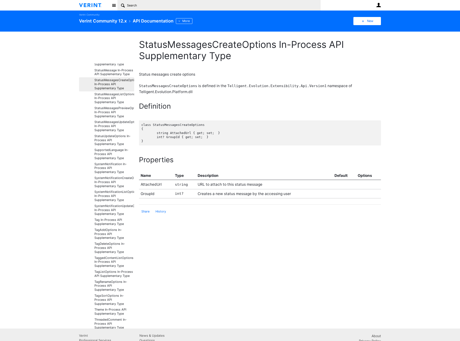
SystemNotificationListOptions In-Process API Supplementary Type (114, 196)
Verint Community (89, 14)
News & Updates (152, 335)
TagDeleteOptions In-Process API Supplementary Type (109, 248)
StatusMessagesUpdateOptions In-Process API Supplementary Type (114, 126)
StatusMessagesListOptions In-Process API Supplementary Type (114, 98)
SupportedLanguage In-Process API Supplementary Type (111, 154)
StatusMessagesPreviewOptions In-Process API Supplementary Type (114, 112)
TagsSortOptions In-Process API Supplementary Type (109, 300)
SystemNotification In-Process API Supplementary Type (110, 168)
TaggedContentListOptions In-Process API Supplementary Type (113, 262)
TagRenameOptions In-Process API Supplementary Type (110, 286)
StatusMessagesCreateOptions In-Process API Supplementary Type (114, 84)
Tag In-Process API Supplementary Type (109, 222)
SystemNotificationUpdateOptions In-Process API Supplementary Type (114, 210)
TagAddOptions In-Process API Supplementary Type (109, 234)
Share (145, 211)
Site (113, 5)
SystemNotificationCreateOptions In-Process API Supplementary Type (114, 182)
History (160, 211)
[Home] (94, 5)
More (186, 21)
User (378, 5)
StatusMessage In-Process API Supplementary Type (113, 72)
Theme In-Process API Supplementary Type (110, 311)
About (376, 336)
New (370, 21)
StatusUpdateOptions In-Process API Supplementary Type (112, 140)
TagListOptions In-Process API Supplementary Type (113, 274)
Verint (83, 335)
